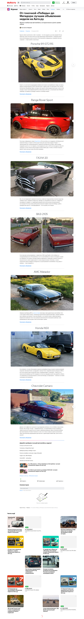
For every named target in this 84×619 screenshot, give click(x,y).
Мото (17, 5)
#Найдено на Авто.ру (24, 475)
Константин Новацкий (26, 27)
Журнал (48, 5)
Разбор (43, 9)
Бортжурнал (42, 5)
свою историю (36, 313)
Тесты (35, 9)
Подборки (53, 9)
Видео (39, 9)
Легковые (11, 5)
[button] (33, 522)
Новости (30, 9)
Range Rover (37, 141)
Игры (48, 9)
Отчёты (33, 5)
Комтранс (23, 5)
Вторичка (28, 31)
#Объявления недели (33, 475)
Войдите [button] (21, 490)
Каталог (28, 5)
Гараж (37, 5)
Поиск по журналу (71, 9)
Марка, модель (23, 9)
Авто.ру (11, 3)
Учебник (58, 9)
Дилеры (52, 5)
